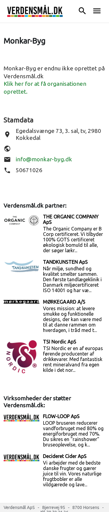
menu (97, 11)
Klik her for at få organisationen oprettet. (45, 87)
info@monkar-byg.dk (44, 159)
